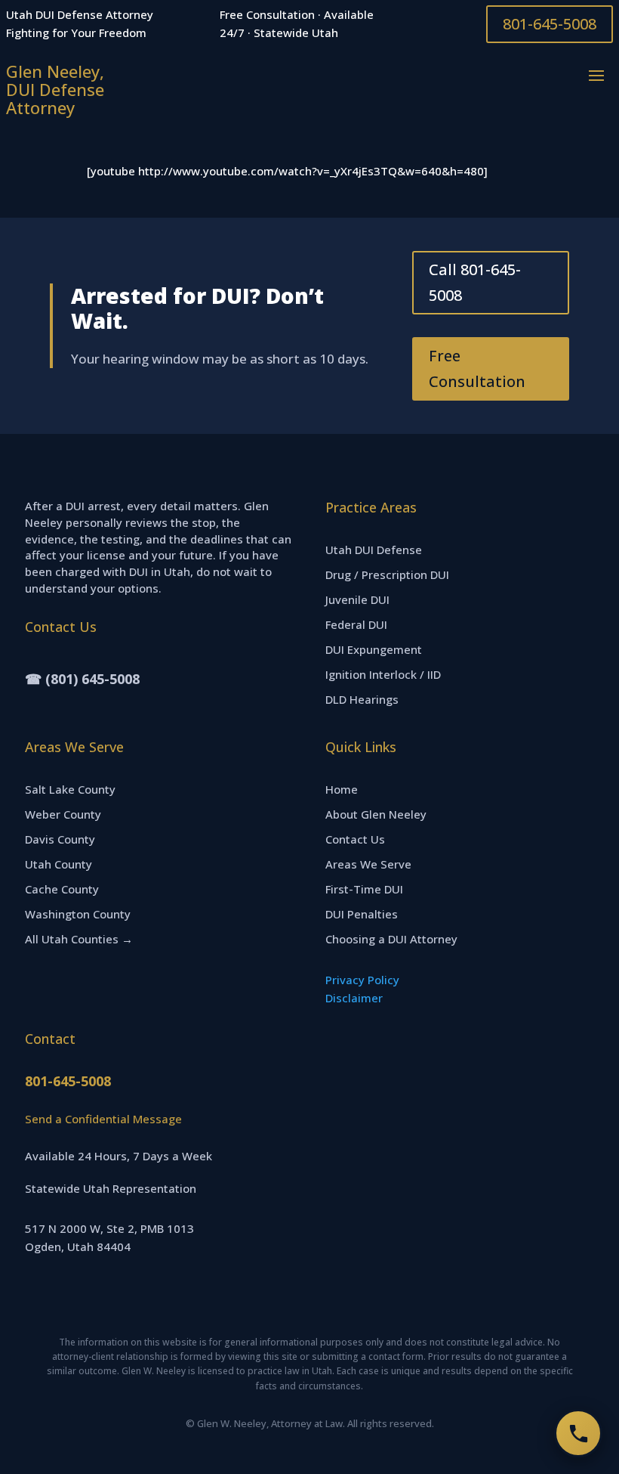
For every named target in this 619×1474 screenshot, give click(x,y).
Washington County (78, 913)
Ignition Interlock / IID (383, 674)
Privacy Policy (362, 979)
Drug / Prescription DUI (387, 574)
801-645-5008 (549, 24)
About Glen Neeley (376, 814)
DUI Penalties (361, 913)
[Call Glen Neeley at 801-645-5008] (578, 1433)
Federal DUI (356, 624)
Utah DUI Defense (373, 549)
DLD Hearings (362, 699)
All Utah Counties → (79, 938)
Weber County (63, 814)
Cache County (62, 888)
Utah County (58, 864)
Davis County (60, 839)
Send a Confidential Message (103, 1118)
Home (341, 789)
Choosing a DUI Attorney (391, 938)
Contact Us (355, 839)
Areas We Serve (368, 864)
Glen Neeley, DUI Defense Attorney (55, 89)
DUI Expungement (373, 649)
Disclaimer (354, 997)
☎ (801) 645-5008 (82, 678)
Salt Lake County (70, 789)
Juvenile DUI (357, 599)
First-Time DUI (364, 888)
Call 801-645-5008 (475, 282)
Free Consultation (477, 368)
